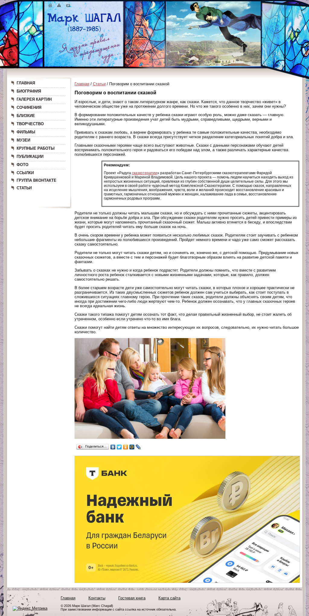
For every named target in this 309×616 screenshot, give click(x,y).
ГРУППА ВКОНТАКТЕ (36, 180)
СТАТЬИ (24, 188)
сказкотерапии (144, 173)
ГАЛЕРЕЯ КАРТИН (34, 99)
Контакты (96, 598)
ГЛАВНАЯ (26, 83)
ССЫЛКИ (25, 173)
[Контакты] (68, 6)
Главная (82, 84)
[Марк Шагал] (84, 32)
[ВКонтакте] (113, 447)
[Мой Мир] (132, 447)
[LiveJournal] (138, 447)
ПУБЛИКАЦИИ (30, 156)
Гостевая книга (131, 598)
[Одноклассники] (126, 447)
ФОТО (22, 164)
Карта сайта (169, 598)
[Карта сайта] (59, 6)
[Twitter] (119, 447)
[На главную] (50, 6)
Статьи (99, 84)
